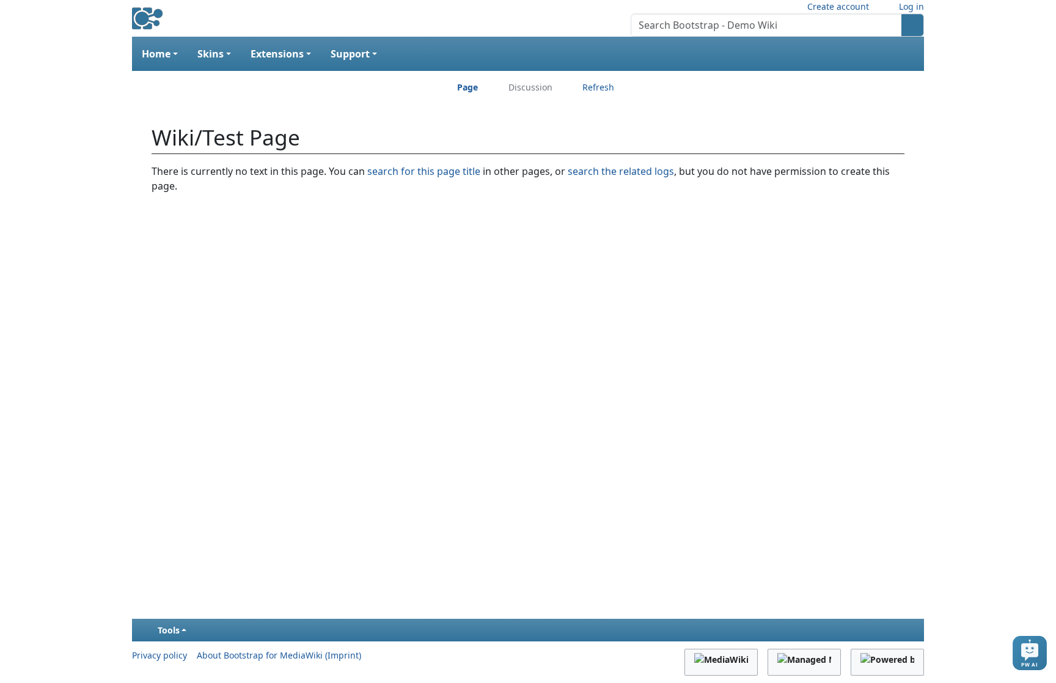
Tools (169, 630)
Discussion (530, 87)
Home (156, 54)
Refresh (598, 87)
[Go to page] (912, 25)
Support (350, 54)
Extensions (277, 54)
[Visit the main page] (147, 14)
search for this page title (423, 171)
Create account (838, 6)
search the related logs (621, 171)
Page (467, 87)
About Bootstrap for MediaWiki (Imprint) (279, 655)
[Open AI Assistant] (1030, 653)
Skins (210, 54)
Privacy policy (159, 655)
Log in (911, 6)
